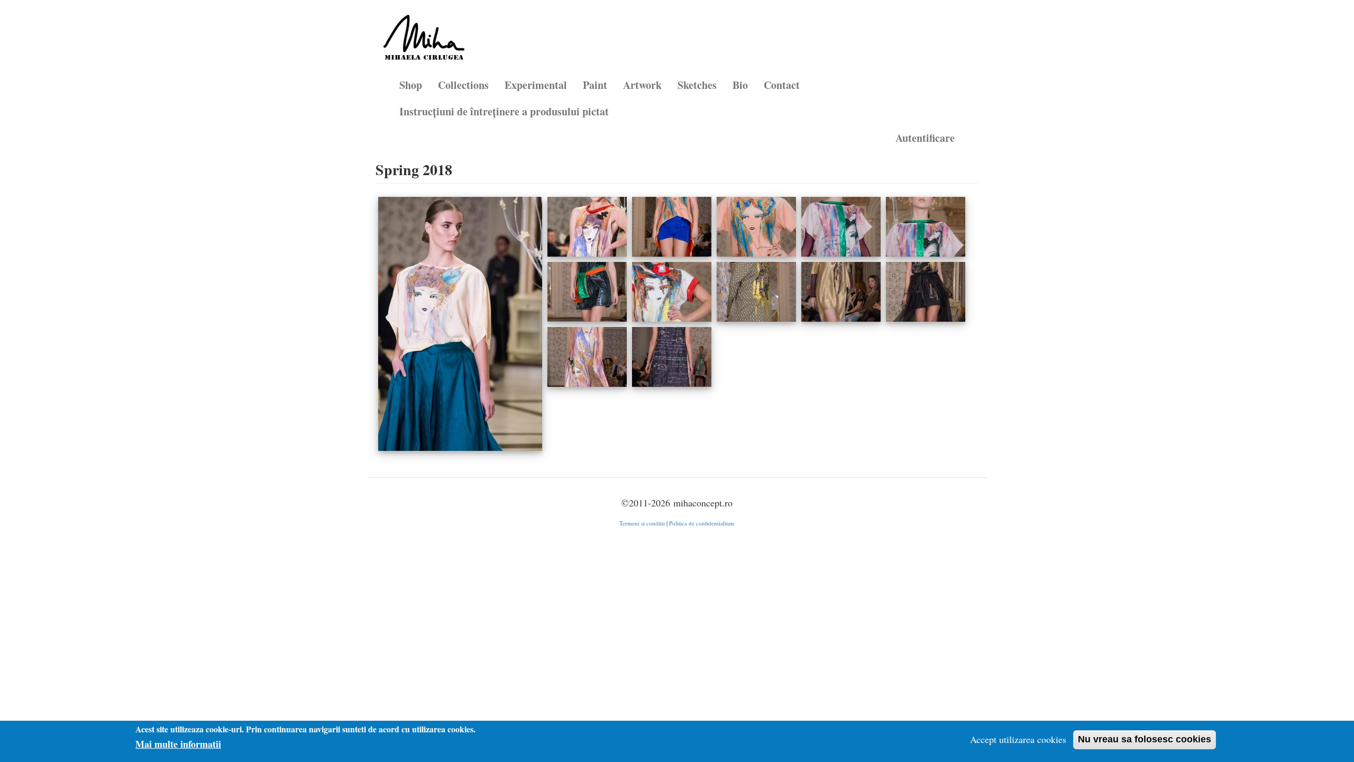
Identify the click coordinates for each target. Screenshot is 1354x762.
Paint (595, 85)
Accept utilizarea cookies (1018, 739)
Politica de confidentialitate (702, 523)
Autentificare (925, 138)
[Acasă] (427, 41)
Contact (782, 85)
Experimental (536, 85)
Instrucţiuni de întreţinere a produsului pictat (504, 111)
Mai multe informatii (178, 744)
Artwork (642, 85)
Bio (740, 85)
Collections (463, 85)
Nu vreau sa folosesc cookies (1144, 739)
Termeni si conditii (642, 523)
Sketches (697, 85)
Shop (410, 85)
